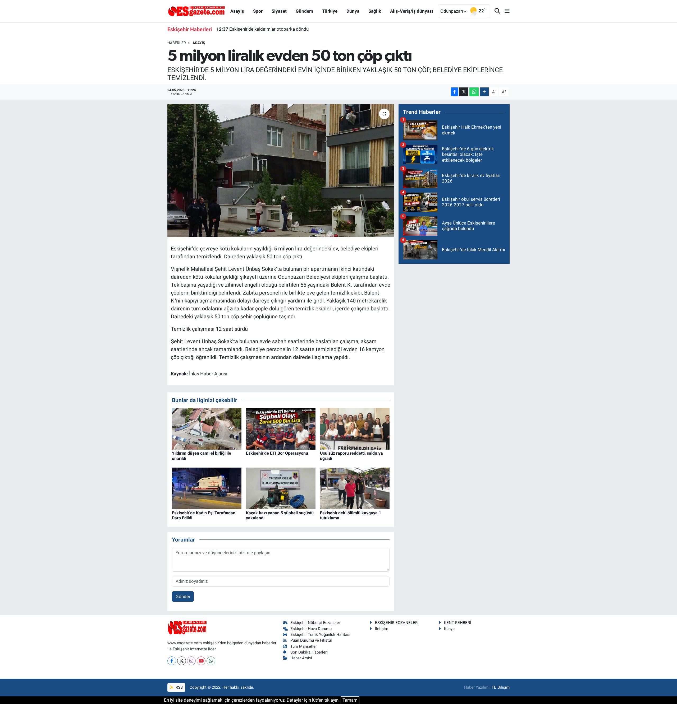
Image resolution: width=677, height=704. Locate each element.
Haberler (176, 43)
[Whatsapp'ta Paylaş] (474, 91)
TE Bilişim (501, 687)
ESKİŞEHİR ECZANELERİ (397, 622)
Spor (258, 11)
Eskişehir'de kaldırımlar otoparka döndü (262, 29)
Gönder (183, 596)
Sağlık (374, 11)
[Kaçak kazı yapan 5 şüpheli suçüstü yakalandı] (280, 488)
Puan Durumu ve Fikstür (311, 640)
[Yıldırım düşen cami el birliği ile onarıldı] (206, 428)
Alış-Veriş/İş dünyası (411, 11)
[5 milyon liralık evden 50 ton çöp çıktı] (280, 170)
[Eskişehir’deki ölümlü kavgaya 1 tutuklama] (355, 488)
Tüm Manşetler (303, 646)
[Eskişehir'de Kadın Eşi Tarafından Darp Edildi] (206, 488)
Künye (449, 628)
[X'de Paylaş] (463, 91)
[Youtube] (201, 660)
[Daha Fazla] (484, 91)
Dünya (352, 11)
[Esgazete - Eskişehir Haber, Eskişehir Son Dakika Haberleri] (196, 11)
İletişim (381, 628)
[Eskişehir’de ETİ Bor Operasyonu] (280, 428)
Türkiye (329, 11)
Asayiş (237, 11)
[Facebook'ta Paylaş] (454, 91)
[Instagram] (191, 660)
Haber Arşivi (301, 658)
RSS (179, 687)
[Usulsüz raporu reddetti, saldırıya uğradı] (355, 428)
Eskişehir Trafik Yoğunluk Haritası (320, 634)
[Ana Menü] (505, 11)
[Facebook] (171, 660)
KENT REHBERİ (457, 622)
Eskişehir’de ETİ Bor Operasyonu (277, 453)
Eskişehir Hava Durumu (311, 628)
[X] (181, 660)
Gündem (304, 11)
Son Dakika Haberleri (309, 652)
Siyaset (279, 11)
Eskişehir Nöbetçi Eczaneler (315, 622)
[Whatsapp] (211, 660)
